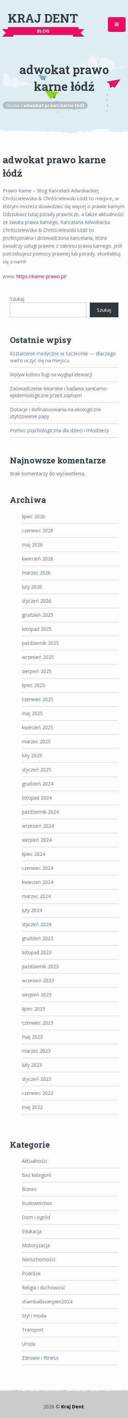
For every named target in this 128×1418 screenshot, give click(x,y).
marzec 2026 (36, 572)
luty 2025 (32, 755)
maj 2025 (32, 713)
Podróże (31, 1273)
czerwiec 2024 (37, 868)
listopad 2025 (37, 629)
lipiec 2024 (33, 854)
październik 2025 (40, 643)
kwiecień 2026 (37, 558)
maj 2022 (32, 1107)
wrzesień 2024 (38, 826)
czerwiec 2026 (37, 530)
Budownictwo (37, 1203)
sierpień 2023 (37, 994)
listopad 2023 (37, 952)
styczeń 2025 (36, 769)
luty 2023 (32, 1065)
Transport (33, 1329)
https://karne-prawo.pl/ (41, 276)
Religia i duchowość (43, 1287)
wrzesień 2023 (38, 980)
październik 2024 (40, 811)
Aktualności (34, 1161)
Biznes (29, 1189)
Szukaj (17, 299)
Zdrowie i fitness (40, 1358)
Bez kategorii (36, 1175)
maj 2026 (32, 544)
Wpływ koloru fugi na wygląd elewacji (51, 374)
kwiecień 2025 (37, 727)
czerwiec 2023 (37, 1022)
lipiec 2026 (33, 516)
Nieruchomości (38, 1259)
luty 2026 (32, 586)
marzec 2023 (36, 1051)
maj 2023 (32, 1036)
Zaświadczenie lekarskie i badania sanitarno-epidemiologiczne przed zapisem (59, 392)
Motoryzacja (36, 1245)
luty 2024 (32, 910)
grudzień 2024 (37, 783)
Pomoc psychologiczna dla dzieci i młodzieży (59, 430)
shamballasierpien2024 (47, 1301)
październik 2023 (40, 966)
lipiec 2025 (33, 685)
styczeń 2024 (36, 924)
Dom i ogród (36, 1217)
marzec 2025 (36, 741)
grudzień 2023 (37, 938)
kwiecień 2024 (37, 882)
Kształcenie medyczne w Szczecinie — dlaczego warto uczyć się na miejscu (63, 357)
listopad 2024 (37, 797)
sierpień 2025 (37, 671)
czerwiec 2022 (37, 1093)
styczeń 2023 (36, 1079)
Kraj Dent (43, 18)
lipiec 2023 (33, 1008)
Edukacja (32, 1231)
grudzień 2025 (37, 615)
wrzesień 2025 (38, 657)
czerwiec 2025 (37, 699)
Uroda (28, 1343)
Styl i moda (34, 1315)
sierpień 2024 (37, 840)
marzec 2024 (36, 896)
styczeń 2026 (36, 601)
